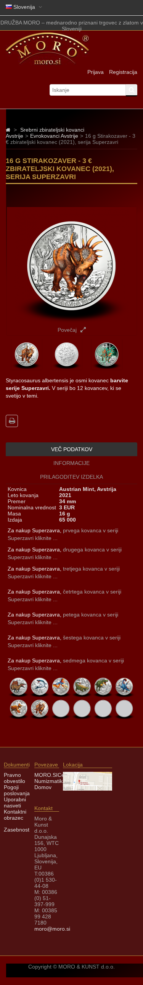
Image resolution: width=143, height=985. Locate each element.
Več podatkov (71, 449)
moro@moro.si (52, 929)
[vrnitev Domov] (8, 130)
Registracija (123, 72)
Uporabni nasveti (15, 802)
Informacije (71, 463)
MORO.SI (46, 775)
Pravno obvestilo (14, 778)
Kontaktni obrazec (15, 815)
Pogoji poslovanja (17, 790)
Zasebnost (16, 830)
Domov (42, 787)
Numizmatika (50, 781)
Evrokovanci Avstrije (54, 136)
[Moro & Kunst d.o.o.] (48, 63)
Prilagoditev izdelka (71, 477)
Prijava (95, 72)
